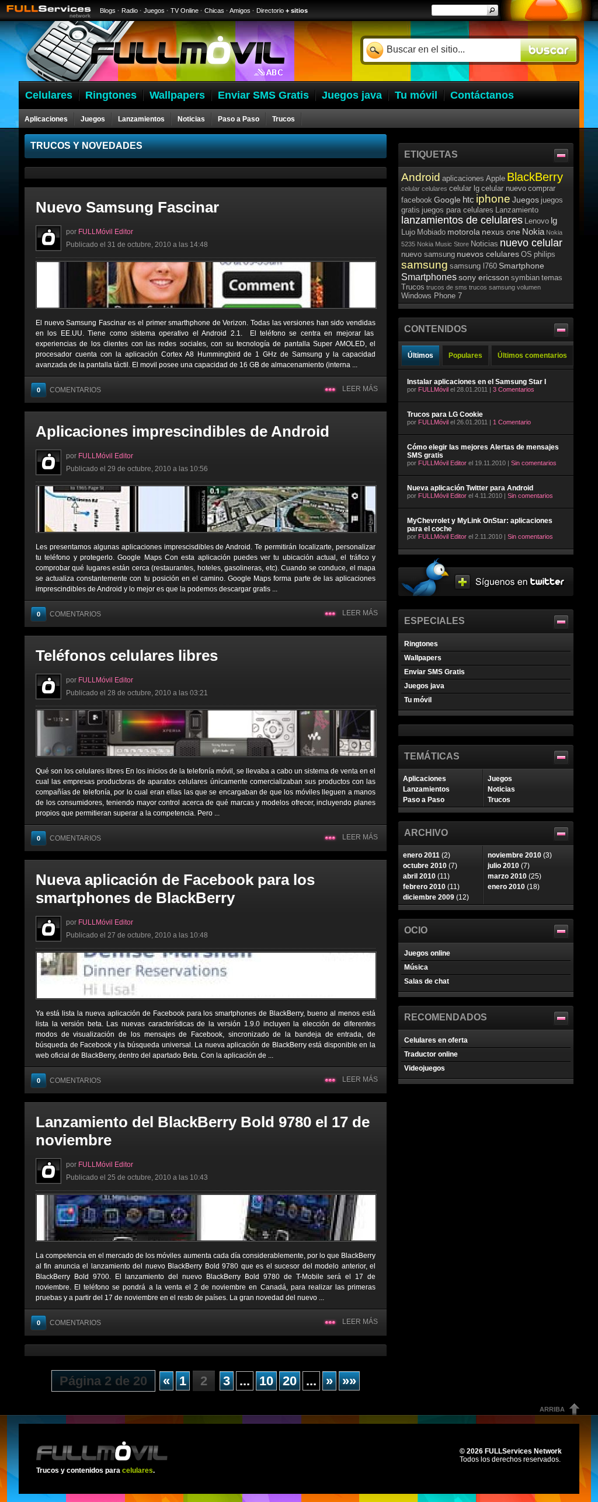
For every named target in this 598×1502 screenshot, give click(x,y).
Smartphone (521, 265)
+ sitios (297, 10)
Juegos (154, 10)
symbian (525, 277)
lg (554, 220)
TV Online (185, 10)
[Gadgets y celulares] (155, 79)
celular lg (464, 188)
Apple (495, 178)
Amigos (240, 10)
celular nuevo (503, 188)
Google (447, 199)
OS (526, 254)
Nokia (533, 231)
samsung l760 (473, 266)
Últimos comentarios (532, 355)
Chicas (214, 10)
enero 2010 (506, 887)
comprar (541, 188)
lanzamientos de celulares (462, 220)
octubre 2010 (425, 866)
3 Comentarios (513, 389)
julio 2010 (503, 866)
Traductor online (431, 1054)
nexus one (501, 231)
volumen (529, 287)
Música (416, 967)
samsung (424, 265)
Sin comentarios (534, 462)
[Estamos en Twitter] (485, 594)
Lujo (408, 232)
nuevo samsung (428, 254)
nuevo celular (531, 243)
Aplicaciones (46, 119)
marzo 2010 (507, 876)
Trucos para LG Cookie (445, 414)
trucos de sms (446, 287)
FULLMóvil (433, 389)
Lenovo (536, 221)
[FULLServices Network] (45, 19)
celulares (434, 188)
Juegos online (427, 953)
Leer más (360, 389)
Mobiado (431, 232)
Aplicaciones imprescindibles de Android (182, 431)
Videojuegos (424, 1068)
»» (349, 1381)
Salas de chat (426, 981)
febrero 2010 (424, 887)
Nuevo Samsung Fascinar (127, 207)
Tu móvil (418, 700)
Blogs (108, 10)
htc (468, 199)
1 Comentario (512, 422)
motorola (463, 231)
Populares (465, 355)
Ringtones (421, 644)
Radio (129, 10)
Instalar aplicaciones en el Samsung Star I (476, 382)
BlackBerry (535, 176)
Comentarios (69, 390)
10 (266, 1381)
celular (410, 188)
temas (551, 277)
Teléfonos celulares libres (127, 655)
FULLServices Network (523, 1451)
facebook (416, 200)
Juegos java (424, 686)
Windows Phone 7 (431, 295)
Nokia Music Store (443, 244)
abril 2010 (419, 876)
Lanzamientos (141, 119)
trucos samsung (492, 287)
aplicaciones (463, 178)
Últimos (420, 355)
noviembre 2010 (514, 855)
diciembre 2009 (428, 897)
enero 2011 (421, 855)
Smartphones (429, 276)
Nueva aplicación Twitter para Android (470, 488)
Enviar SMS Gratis (434, 672)
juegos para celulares (457, 209)
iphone (493, 199)
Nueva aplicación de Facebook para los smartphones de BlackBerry (175, 889)
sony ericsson (483, 277)
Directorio (270, 10)
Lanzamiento (516, 209)
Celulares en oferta (436, 1040)
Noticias (191, 119)
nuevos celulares (488, 254)
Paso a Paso (238, 119)
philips (544, 254)
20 (290, 1381)
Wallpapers (422, 658)
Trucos (283, 119)
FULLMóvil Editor (105, 232)
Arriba (552, 1409)
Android (420, 177)
